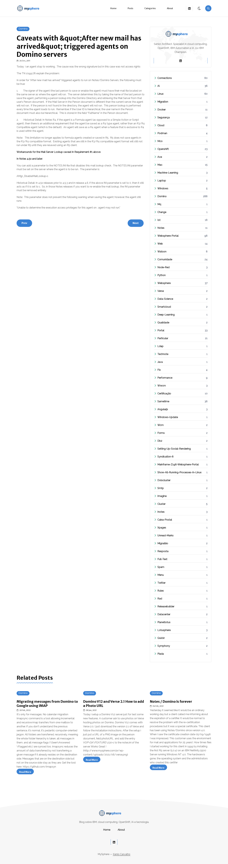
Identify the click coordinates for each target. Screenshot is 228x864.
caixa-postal (164, 519)
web (160, 243)
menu (160, 574)
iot (159, 220)
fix (159, 369)
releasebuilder (165, 606)
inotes (161, 511)
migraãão (162, 543)
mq (159, 204)
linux (160, 93)
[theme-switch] (199, 8)
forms (161, 432)
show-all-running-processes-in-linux (179, 472)
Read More (26, 772)
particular (162, 338)
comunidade (164, 259)
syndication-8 (165, 456)
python (161, 275)
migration (162, 101)
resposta (162, 551)
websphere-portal (168, 235)
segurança (163, 117)
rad (159, 598)
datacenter (163, 614)
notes (160, 227)
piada (160, 653)
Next (136, 223)
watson (161, 251)
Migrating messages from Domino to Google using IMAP (47, 703)
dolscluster (163, 480)
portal (160, 330)
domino (23, 28)
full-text (162, 559)
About (170, 8)
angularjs (162, 409)
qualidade (163, 322)
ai (158, 85)
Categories (150, 8)
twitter (161, 582)
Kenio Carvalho (121, 854)
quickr (161, 638)
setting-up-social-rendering (174, 448)
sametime (163, 401)
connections (164, 78)
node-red (163, 267)
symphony (163, 645)
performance (164, 377)
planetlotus (163, 622)
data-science (165, 298)
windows (162, 188)
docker (161, 109)
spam (160, 567)
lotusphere (164, 630)
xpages (161, 527)
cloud (160, 125)
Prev (24, 223)
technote (162, 354)
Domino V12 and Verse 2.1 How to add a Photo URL (113, 703)
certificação (164, 393)
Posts (130, 8)
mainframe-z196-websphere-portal (178, 464)
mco (160, 141)
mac (159, 164)
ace (159, 156)
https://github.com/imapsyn (39, 766)
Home (113, 8)
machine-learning (167, 172)
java (160, 361)
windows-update (167, 417)
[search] (208, 8)
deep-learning (166, 314)
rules (160, 590)
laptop (161, 180)
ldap (160, 346)
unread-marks (165, 535)
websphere (164, 283)
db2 (159, 440)
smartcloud (164, 306)
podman (162, 133)
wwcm (161, 385)
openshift (163, 149)
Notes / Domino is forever (171, 701)
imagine (162, 496)
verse (160, 290)
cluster (161, 503)
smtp (160, 488)
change (161, 212)
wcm (160, 425)
